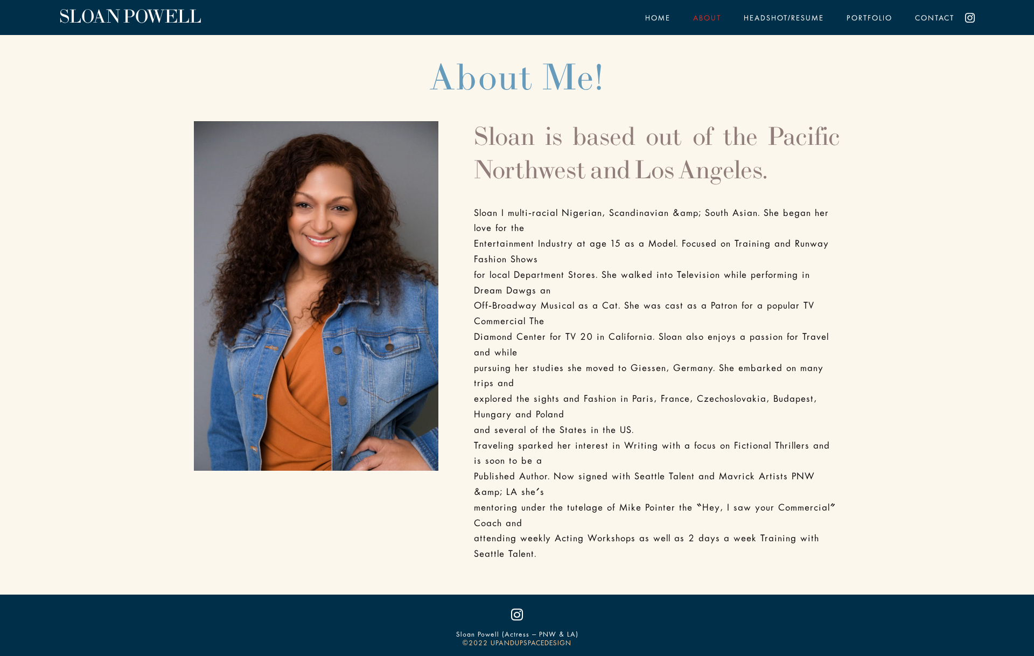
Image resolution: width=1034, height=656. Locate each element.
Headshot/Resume (784, 19)
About (707, 19)
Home (657, 19)
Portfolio (869, 19)
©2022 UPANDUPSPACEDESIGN (517, 643)
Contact (934, 19)
